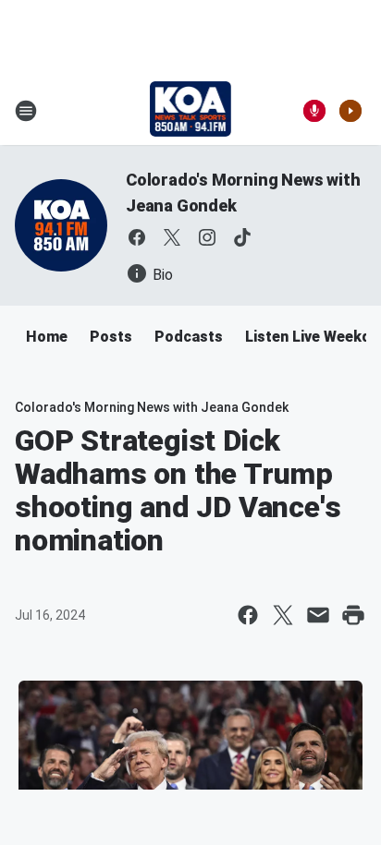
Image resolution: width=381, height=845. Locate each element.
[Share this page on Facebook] (248, 615)
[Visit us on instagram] (207, 237)
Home (47, 336)
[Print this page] (353, 615)
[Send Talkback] (314, 111)
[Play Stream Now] (350, 111)
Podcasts (188, 336)
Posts (111, 336)
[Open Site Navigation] (26, 111)
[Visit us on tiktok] (242, 237)
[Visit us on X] (172, 237)
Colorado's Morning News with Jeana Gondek (152, 407)
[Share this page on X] (283, 615)
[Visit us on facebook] (137, 237)
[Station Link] (191, 110)
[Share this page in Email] (318, 615)
